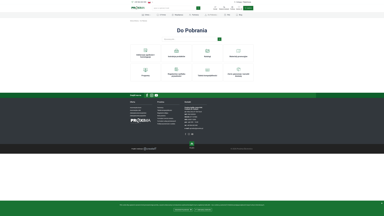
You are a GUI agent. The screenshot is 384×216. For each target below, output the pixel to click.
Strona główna (134, 21)
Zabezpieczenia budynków (138, 113)
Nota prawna (161, 115)
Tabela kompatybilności (164, 110)
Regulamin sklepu (162, 113)
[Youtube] (156, 95)
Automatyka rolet (135, 110)
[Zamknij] (381, 203)
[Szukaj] (198, 8)
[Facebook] (147, 95)
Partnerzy (195, 15)
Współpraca (179, 15)
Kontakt (215, 9)
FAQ (228, 15)
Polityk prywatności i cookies (166, 124)
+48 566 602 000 (140, 2)
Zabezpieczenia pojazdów (138, 115)
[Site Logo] (138, 8)
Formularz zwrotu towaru (165, 118)
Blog (240, 15)
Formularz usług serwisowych (166, 121)
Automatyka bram (135, 107)
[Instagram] (151, 95)
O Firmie (163, 15)
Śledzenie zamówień (224, 9)
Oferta (147, 15)
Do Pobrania (212, 15)
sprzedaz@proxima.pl (196, 128)
